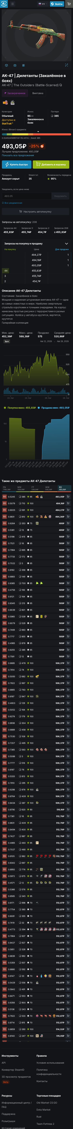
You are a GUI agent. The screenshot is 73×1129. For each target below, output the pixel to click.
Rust (38, 1116)
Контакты (41, 1081)
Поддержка (8, 1113)
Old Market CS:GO (46, 1102)
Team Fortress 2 (45, 1123)
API (4, 1062)
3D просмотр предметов (16, 1076)
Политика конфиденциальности (48, 1071)
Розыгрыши (8, 1121)
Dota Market (43, 1109)
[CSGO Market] (4, 4)
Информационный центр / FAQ (17, 1104)
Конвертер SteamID (13, 1069)
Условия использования (50, 1062)
